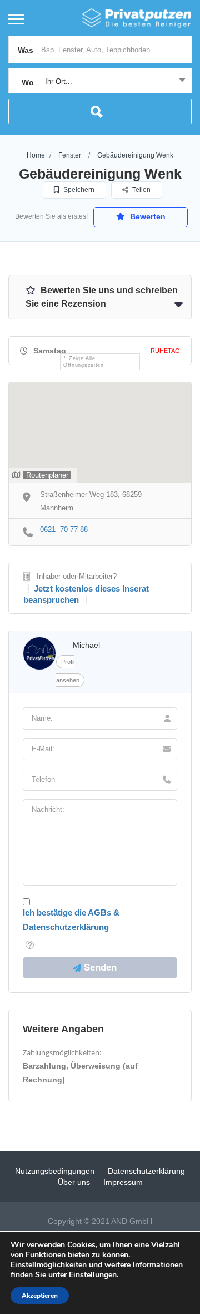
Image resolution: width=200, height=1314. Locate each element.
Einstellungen (93, 1275)
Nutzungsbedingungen (54, 1171)
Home (36, 155)
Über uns (74, 1182)
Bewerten (147, 216)
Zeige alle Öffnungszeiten (83, 362)
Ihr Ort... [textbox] (58, 81)
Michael (86, 645)
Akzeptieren (40, 1295)
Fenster (69, 155)
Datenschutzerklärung (146, 1171)
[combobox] (100, 82)
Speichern (78, 190)
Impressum (123, 1182)
